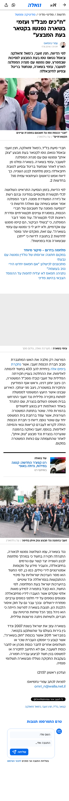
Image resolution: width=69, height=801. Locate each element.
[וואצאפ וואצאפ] (13, 5)
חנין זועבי (47, 707)
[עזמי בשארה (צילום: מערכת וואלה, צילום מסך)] (34, 323)
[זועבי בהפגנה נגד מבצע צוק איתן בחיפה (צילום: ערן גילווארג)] (34, 515)
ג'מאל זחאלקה (33, 707)
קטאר (62, 707)
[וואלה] (34, 5)
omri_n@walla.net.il (50, 686)
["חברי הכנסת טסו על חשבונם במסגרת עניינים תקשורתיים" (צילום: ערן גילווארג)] (34, 109)
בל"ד (55, 707)
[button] (53, 5)
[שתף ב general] (6, 5)
